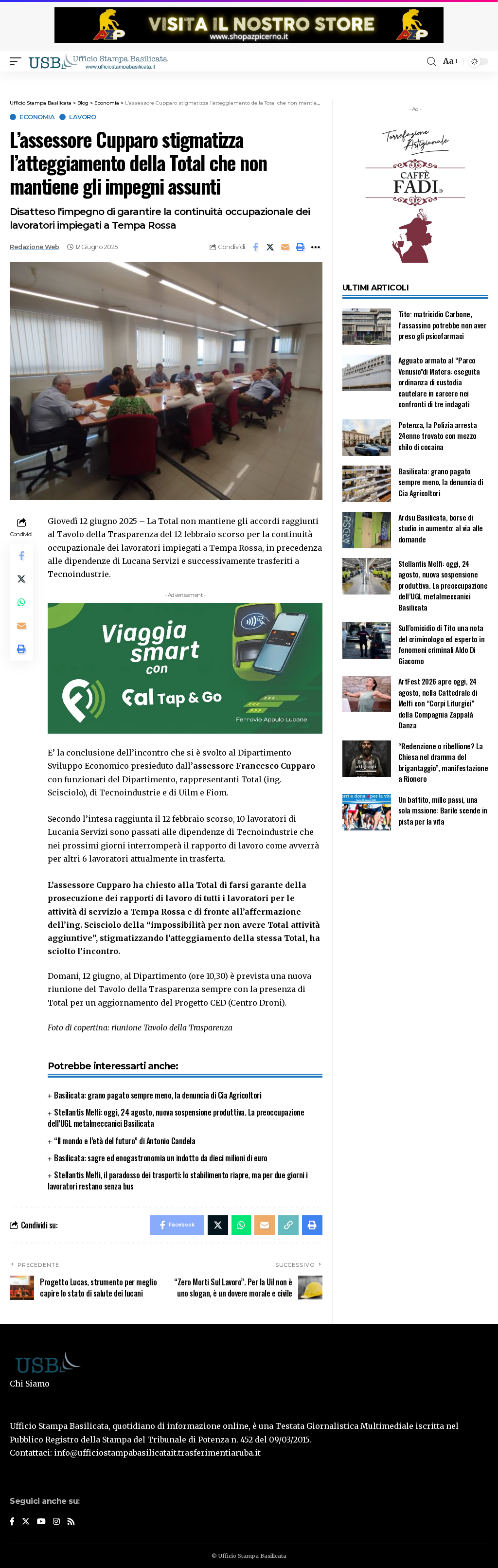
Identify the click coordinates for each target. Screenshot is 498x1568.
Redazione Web (34, 247)
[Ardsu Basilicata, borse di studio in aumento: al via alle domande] (366, 530)
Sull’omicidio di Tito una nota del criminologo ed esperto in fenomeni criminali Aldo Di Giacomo (441, 644)
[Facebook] (12, 1522)
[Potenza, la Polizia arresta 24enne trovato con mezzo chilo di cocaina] (366, 437)
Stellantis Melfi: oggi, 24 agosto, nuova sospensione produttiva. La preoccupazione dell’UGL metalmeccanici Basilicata (176, 1117)
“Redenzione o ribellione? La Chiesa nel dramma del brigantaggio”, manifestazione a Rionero (443, 762)
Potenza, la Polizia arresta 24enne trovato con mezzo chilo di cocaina (437, 435)
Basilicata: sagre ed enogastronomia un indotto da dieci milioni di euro (160, 1158)
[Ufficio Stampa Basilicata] (97, 61)
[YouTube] (41, 1522)
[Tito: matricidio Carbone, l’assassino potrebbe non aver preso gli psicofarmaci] (366, 326)
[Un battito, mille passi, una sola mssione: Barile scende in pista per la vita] (366, 812)
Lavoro (82, 117)
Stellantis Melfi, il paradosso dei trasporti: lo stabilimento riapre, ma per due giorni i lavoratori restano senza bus (178, 1180)
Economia (36, 117)
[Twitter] (26, 1522)
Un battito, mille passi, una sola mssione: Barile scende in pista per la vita (442, 810)
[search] (431, 61)
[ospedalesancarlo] (249, 78)
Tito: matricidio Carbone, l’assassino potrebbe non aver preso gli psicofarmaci (442, 324)
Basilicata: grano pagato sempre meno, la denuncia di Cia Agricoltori (157, 1095)
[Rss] (71, 1522)
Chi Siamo (30, 1383)
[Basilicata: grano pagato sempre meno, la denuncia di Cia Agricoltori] (366, 484)
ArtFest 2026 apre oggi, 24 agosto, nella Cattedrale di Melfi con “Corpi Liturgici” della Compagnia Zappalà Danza (438, 703)
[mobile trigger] (18, 61)
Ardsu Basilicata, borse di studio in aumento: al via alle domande (440, 528)
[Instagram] (56, 1522)
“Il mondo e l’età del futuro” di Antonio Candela (124, 1141)
